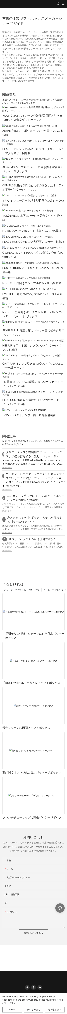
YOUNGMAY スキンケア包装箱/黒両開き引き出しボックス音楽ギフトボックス (32, 117)
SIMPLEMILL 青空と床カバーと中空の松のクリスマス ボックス (33, 332)
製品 (38, 590)
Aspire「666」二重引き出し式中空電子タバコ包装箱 (32, 133)
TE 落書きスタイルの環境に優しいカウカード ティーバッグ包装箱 (33, 384)
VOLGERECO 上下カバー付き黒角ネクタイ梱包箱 (32, 217)
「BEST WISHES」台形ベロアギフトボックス (31, 682)
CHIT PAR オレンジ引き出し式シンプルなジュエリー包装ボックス (33, 365)
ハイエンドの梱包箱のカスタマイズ (31, 482)
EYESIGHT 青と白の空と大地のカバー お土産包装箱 (32, 296)
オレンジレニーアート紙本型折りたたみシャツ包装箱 (33, 202)
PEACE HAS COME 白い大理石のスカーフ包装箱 (33, 241)
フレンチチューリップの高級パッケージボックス (33, 817)
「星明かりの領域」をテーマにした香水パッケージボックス (33, 635)
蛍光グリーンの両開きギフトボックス (26, 727)
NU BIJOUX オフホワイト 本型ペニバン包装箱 (31, 230)
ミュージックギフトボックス (18, 590)
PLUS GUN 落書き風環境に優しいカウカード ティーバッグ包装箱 (32, 402)
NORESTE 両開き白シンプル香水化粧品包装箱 (31, 283)
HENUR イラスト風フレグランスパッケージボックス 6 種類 (32, 347)
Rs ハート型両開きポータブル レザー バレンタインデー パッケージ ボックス (33, 314)
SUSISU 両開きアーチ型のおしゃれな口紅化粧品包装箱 (33, 270)
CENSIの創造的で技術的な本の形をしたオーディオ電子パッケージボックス (33, 187)
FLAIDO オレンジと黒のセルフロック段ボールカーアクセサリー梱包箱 (33, 151)
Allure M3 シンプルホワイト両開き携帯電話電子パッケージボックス (32, 169)
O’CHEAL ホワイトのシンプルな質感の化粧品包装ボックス (32, 254)
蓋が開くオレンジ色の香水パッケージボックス (31, 772)
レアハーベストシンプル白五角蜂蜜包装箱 (29, 415)
